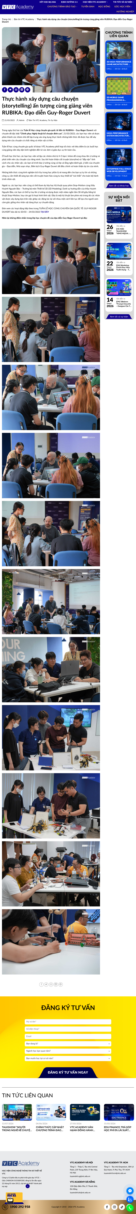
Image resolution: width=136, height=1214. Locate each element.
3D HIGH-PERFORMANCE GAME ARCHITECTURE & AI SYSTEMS (119, 63)
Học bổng (104, 7)
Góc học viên (122, 7)
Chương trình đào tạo (61, 7)
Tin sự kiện (52, 120)
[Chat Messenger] (130, 1191)
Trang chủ (6, 19)
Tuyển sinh (87, 7)
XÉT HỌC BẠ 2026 (48, 2)
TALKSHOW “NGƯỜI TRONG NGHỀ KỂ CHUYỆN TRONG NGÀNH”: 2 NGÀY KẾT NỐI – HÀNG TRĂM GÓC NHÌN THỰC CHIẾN (17, 1129)
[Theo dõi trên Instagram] (114, 1207)
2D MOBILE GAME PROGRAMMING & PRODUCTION (115, 99)
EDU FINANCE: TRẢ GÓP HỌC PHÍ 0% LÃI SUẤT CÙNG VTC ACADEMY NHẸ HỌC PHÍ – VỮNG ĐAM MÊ (119, 1129)
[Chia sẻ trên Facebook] (4, 89)
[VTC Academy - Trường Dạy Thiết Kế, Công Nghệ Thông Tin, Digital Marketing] (18, 7)
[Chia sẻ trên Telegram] (27, 89)
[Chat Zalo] (130, 1199)
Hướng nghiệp (125, 12)
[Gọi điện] (130, 1208)
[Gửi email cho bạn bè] (16, 89)
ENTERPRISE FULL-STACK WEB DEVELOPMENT (119, 170)
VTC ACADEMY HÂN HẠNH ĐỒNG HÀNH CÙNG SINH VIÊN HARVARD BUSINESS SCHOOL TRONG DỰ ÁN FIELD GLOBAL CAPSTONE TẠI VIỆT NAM (84, 1129)
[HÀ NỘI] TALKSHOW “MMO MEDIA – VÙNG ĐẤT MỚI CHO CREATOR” (123, 231)
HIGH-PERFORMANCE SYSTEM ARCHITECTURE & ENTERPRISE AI (118, 134)
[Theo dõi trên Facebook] (107, 1207)
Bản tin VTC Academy (24, 19)
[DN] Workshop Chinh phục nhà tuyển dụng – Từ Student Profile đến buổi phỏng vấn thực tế (123, 268)
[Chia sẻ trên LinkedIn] (21, 89)
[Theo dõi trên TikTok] (122, 1207)
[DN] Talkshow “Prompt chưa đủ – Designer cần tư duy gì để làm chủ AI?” (123, 304)
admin (21, 120)
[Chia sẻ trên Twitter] (10, 89)
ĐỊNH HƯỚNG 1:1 (69, 2)
